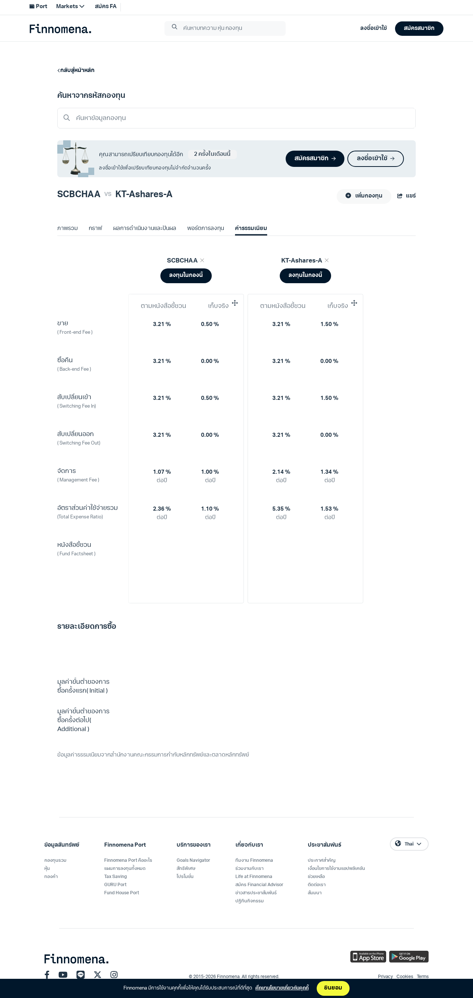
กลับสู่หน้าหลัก (77, 70)
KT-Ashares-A (144, 195)
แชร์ (411, 196)
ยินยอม (333, 988)
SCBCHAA (79, 195)
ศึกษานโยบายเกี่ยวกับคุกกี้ (282, 988)
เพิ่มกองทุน (368, 196)
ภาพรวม (67, 229)
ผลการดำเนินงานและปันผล (144, 229)
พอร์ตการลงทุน (205, 229)
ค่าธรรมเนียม (251, 229)
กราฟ (95, 229)
